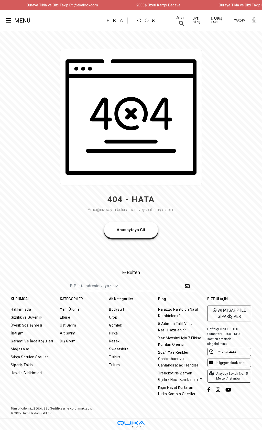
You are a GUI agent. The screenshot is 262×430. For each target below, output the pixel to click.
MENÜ (21, 20)
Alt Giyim (67, 333)
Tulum (114, 365)
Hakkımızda (21, 309)
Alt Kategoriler (121, 299)
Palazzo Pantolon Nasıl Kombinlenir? (178, 312)
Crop (113, 317)
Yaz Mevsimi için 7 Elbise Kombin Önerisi (179, 341)
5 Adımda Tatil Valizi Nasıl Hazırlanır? (176, 327)
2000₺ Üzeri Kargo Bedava (158, 5)
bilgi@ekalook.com (230, 363)
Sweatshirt (118, 349)
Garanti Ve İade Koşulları (32, 341)
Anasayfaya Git (131, 229)
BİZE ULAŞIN (217, 299)
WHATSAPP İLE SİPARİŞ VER (231, 313)
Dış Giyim (68, 341)
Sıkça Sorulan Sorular (29, 357)
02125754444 (226, 352)
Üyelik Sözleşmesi (26, 325)
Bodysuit (116, 309)
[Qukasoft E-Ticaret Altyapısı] (131, 424)
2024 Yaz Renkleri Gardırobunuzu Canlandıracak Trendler (178, 358)
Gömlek (115, 325)
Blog (162, 299)
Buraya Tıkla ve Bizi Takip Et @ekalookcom (62, 5)
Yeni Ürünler (70, 309)
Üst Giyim (68, 325)
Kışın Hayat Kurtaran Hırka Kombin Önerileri (177, 390)
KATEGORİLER (71, 299)
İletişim (17, 333)
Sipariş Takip (22, 365)
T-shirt (114, 357)
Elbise (65, 317)
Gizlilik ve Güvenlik (26, 317)
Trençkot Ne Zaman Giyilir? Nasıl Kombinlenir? (180, 376)
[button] (254, 21)
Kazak (114, 341)
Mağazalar (20, 349)
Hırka (113, 333)
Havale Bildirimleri (26, 373)
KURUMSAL (20, 299)
